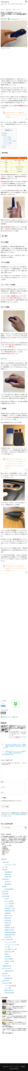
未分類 (4, 893)
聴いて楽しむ (5, 968)
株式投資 (4, 896)
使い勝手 (4, 135)
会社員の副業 (8, 889)
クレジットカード (9, 942)
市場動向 (7, 913)
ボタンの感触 (7, 143)
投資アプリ (7, 915)
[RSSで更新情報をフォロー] (4, 713)
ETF (6, 898)
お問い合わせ (6, 1066)
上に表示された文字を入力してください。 (12, 800)
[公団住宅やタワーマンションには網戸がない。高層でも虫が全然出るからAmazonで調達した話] (4, 728)
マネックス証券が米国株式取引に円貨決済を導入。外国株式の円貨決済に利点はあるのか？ (14, 1018)
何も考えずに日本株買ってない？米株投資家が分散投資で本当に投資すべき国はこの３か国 (14, 746)
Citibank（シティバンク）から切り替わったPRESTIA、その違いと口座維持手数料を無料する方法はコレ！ (14, 1002)
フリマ (6, 946)
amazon (7, 881)
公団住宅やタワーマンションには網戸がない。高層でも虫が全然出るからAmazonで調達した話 (17, 727)
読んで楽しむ (5, 983)
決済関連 (7, 956)
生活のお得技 (8, 958)
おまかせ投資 (8, 901)
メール (3, 787)
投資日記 (7, 922)
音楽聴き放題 (8, 970)
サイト (2, 792)
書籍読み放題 (8, 990)
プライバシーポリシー (15, 1066)
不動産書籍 (7, 872)
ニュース (7, 988)
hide (11, 130)
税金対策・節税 (9, 961)
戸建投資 (7, 874)
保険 (6, 954)
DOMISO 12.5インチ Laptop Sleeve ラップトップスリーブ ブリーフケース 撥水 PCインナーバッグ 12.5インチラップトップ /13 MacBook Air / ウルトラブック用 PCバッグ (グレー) (15, 463)
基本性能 (4, 133)
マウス (9, 717)
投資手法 (4, 891)
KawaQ (16, 717)
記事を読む (18, 737)
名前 (2, 781)
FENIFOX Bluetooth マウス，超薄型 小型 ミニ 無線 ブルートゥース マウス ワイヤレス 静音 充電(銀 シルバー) (15, 115)
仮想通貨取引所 (9, 910)
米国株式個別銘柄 (9, 932)
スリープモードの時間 (9, 141)
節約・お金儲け (6, 939)
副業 (3, 886)
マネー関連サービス (10, 949)
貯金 (6, 963)
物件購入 (7, 876)
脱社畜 (4, 973)
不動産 (4, 869)
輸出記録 (7, 884)
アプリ (4, 867)
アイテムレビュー (13, 19)
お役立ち (4, 862)
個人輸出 (4, 879)
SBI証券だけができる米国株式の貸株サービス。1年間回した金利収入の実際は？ (14, 1030)
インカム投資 (8, 906)
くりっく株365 (8, 903)
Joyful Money (5, 2)
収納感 (4, 146)
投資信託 (7, 918)
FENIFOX (4, 717)
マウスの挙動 (7, 139)
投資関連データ (9, 927)
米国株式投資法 (9, 934)
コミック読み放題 (9, 985)
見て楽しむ (5, 975)
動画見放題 (7, 978)
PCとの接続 (7, 137)
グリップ (6, 145)
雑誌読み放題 (8, 992)
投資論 (6, 925)
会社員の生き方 (9, 951)
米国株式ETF (8, 930)
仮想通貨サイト (9, 908)
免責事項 (23, 1066)
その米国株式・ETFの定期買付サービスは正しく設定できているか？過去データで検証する (14, 1024)
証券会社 (7, 937)
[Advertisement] (14, 63)
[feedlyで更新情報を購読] (2, 713)
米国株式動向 (5, 966)
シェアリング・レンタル (11, 944)
